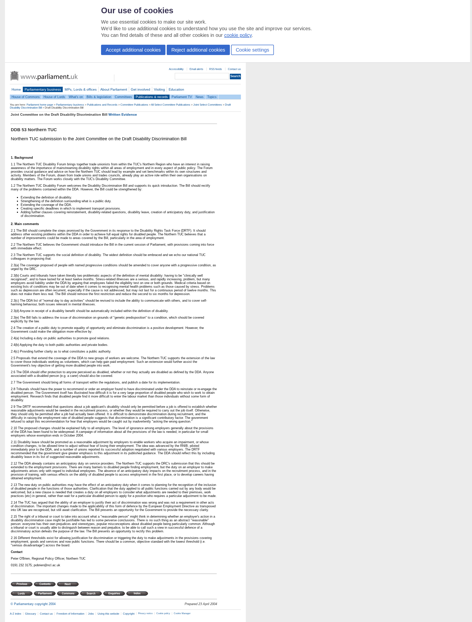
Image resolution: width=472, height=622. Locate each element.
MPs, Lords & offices (81, 89)
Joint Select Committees (207, 104)
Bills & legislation (99, 97)
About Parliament (113, 89)
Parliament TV (182, 97)
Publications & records (152, 97)
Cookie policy (163, 613)
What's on (76, 97)
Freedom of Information (70, 613)
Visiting (159, 89)
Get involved (140, 89)
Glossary (30, 613)
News (200, 97)
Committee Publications (134, 104)
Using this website (108, 613)
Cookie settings (252, 50)
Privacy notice (145, 613)
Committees (123, 97)
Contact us (234, 69)
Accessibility (176, 69)
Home (16, 89)
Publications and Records (102, 104)
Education (176, 89)
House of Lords (54, 97)
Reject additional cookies (198, 50)
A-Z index (15, 613)
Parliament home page (40, 104)
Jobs (91, 613)
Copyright (128, 613)
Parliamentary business (43, 89)
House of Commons (26, 97)
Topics (212, 97)
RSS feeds (215, 69)
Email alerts (196, 69)
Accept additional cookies (133, 50)
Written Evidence (122, 114)
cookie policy (238, 35)
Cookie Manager (182, 613)
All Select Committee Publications (170, 104)
